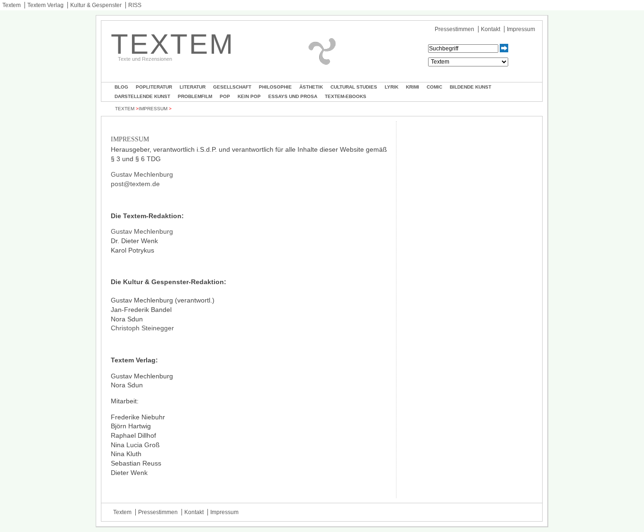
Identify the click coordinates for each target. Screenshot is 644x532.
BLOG (121, 87)
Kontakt (490, 29)
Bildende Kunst (470, 87)
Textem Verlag (45, 5)
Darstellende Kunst (142, 96)
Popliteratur (154, 87)
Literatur (193, 87)
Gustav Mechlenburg (142, 174)
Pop (225, 96)
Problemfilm (195, 96)
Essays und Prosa (292, 96)
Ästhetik (311, 87)
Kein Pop (249, 96)
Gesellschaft (232, 87)
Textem (11, 5)
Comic (434, 87)
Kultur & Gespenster (96, 5)
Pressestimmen (454, 29)
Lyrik (391, 87)
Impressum (521, 29)
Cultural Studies (353, 87)
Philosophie (275, 87)
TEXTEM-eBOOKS (345, 96)
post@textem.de (135, 184)
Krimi (412, 87)
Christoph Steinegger (142, 328)
